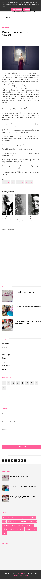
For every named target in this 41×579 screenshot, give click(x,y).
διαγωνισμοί (6, 355)
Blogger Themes (22, 576)
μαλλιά (5, 529)
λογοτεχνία (5, 27)
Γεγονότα (16, 521)
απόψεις (23, 521)
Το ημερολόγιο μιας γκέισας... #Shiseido (23, 486)
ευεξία (4, 362)
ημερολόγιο (6, 365)
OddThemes (20, 573)
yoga (9, 521)
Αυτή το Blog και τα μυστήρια (19, 476)
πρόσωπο (20, 529)
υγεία (4, 533)
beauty (21, 518)
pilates (33, 518)
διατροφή (5, 358)
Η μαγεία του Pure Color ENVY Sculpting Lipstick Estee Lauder (22, 497)
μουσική (12, 529)
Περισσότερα (17, 10)
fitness (4, 351)
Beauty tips (6, 344)
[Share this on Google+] (13, 182)
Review (4, 347)
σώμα (34, 529)
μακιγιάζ (30, 525)
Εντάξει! (27, 10)
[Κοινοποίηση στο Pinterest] (31, 182)
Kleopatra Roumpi (8, 41)
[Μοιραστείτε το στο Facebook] (4, 182)
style (4, 521)
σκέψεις (4, 369)
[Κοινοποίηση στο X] (8, 182)
